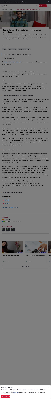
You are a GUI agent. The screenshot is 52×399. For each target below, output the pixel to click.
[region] (25, 392)
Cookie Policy (15, 392)
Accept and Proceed (6, 396)
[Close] (48, 387)
